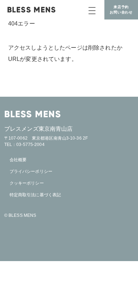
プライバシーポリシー (31, 171)
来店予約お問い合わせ (121, 10)
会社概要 (18, 159)
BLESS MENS (31, 10)
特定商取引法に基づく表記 (35, 194)
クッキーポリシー (27, 183)
